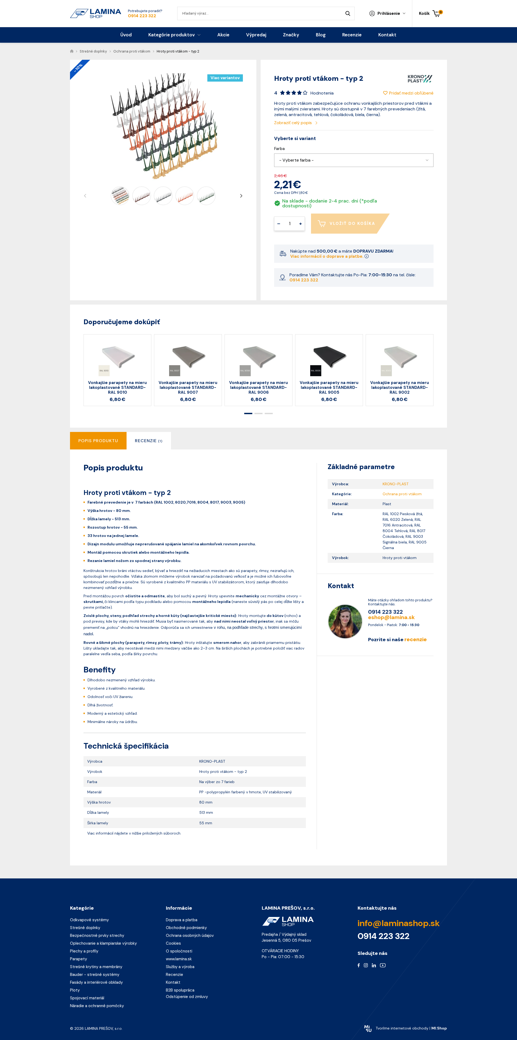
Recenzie (174, 974)
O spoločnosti (179, 951)
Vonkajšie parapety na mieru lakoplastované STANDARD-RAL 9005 (329, 387)
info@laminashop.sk (399, 923)
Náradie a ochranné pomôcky (97, 1005)
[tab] (149, 440)
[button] (354, 160)
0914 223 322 (142, 16)
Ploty (75, 990)
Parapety (78, 959)
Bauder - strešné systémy (94, 974)
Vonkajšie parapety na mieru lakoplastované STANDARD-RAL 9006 (258, 387)
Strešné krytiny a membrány (96, 966)
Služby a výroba (180, 966)
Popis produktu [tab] (98, 441)
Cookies (173, 943)
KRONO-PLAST (395, 483)
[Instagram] (366, 965)
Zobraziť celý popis (293, 122)
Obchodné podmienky (186, 927)
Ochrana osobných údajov (190, 935)
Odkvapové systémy (89, 920)
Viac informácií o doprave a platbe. (327, 256)
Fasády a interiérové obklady (96, 982)
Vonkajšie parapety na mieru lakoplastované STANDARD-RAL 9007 (188, 387)
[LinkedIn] (374, 965)
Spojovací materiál (87, 998)
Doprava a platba (181, 920)
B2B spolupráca (180, 990)
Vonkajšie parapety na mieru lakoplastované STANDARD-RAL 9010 (117, 387)
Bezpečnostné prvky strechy (97, 935)
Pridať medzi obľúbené (411, 93)
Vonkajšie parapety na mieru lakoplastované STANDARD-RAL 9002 (399, 387)
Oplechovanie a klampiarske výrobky (103, 943)
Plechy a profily (84, 951)
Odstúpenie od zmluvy (187, 996)
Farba (279, 149)
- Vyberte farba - (296, 160)
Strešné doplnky (85, 927)
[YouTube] (383, 965)
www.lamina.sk (179, 959)
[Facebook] (359, 965)
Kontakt (173, 982)
